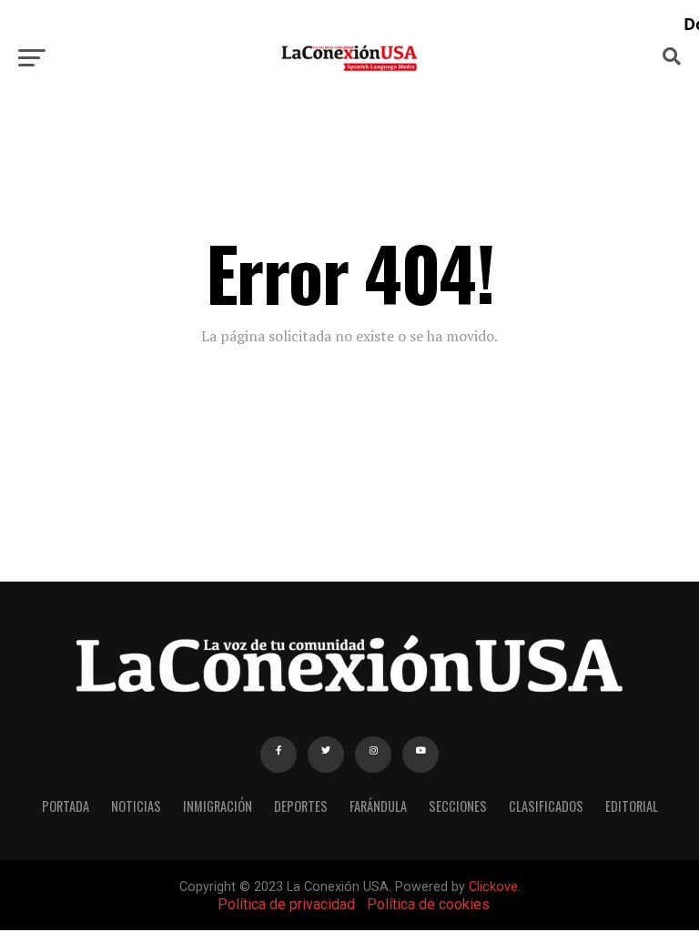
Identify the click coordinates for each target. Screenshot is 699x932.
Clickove (493, 887)
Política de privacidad (286, 904)
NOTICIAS (136, 806)
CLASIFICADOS (546, 806)
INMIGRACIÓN (217, 806)
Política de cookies (428, 904)
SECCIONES (458, 806)
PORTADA (65, 806)
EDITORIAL (631, 806)
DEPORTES (301, 806)
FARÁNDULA (378, 806)
